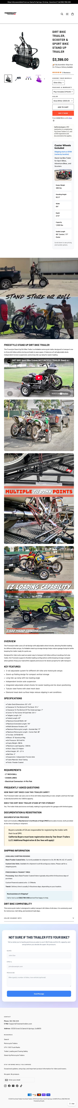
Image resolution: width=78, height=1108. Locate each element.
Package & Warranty (62, 87)
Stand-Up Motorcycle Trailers (14, 1055)
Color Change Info (13, 918)
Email (9, 962)
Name (9, 951)
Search (6, 1039)
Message (11, 973)
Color (55, 96)
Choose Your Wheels (62, 78)
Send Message (39, 994)
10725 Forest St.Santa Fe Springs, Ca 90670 (26, 1028)
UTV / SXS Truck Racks (12, 1047)
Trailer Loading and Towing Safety (16, 1051)
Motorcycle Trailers (10, 1043)
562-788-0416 (14, 1021)
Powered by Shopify (39, 1101)
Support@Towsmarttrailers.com (20, 1024)
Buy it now (63, 113)
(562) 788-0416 (24, 898)
